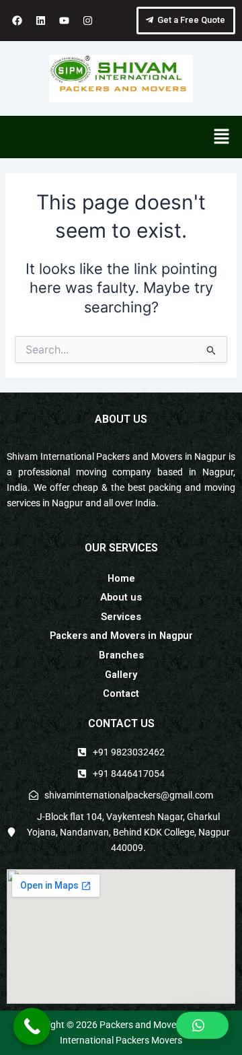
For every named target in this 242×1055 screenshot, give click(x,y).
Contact (121, 693)
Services (121, 617)
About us (121, 597)
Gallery (121, 675)
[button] (221, 137)
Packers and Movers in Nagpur (121, 635)
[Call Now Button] (31, 1026)
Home (121, 578)
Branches (121, 655)
